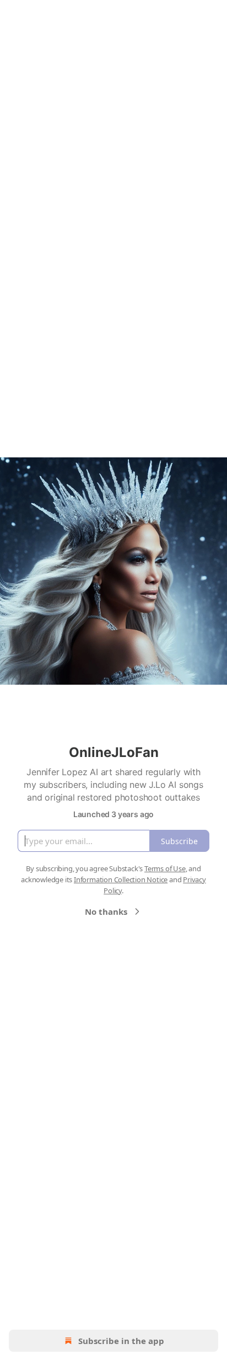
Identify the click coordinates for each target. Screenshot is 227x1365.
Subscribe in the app (121, 1340)
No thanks (106, 911)
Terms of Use (165, 868)
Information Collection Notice (120, 879)
